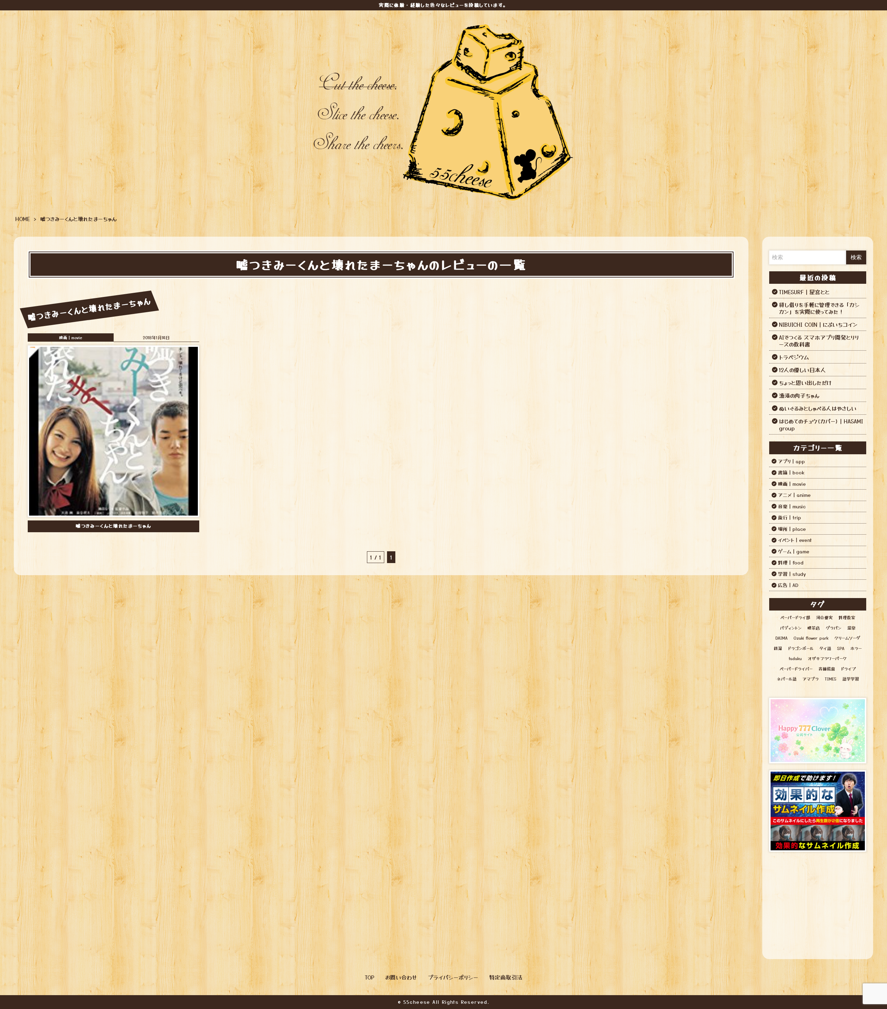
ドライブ (848, 669)
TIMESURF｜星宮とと (804, 292)
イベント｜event (795, 539)
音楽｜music (792, 506)
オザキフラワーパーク (827, 658)
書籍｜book (791, 472)
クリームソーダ (847, 638)
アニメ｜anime (794, 494)
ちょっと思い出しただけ (805, 382)
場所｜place (792, 528)
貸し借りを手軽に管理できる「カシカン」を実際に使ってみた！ (819, 308)
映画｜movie (70, 337)
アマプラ (810, 679)
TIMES (830, 679)
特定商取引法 (505, 977)
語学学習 (850, 679)
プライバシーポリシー (453, 977)
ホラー (856, 648)
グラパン (833, 628)
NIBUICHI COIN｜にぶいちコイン (818, 324)
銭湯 (778, 648)
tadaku (795, 658)
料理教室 (846, 617)
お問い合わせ (401, 977)
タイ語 (825, 648)
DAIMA (781, 638)
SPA (840, 648)
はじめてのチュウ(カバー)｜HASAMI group (821, 424)
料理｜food (790, 562)
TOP (369, 977)
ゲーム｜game (793, 551)
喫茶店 (813, 628)
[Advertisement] (817, 902)
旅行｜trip (789, 517)
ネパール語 (787, 679)
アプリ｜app (791, 461)
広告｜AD (788, 584)
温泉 (851, 628)
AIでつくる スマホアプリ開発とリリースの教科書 (819, 340)
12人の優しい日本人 (802, 370)
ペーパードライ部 (795, 617)
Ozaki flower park (810, 638)
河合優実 (824, 617)
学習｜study (792, 573)
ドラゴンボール (801, 648)
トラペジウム (794, 357)
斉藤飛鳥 (826, 669)
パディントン (790, 628)
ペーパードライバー (796, 669)
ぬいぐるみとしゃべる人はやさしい (818, 408)
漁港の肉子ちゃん (799, 395)
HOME (22, 218)
